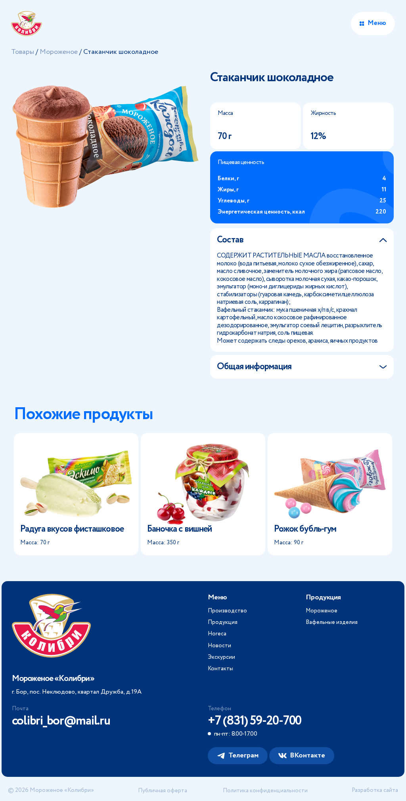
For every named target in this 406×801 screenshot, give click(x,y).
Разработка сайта (375, 790)
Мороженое (59, 52)
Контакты (220, 669)
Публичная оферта (162, 791)
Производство (227, 611)
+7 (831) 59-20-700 (254, 720)
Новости (219, 646)
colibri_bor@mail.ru (61, 720)
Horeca (217, 634)
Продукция (222, 622)
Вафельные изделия (332, 622)
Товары (22, 52)
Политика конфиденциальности (265, 791)
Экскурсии (221, 657)
